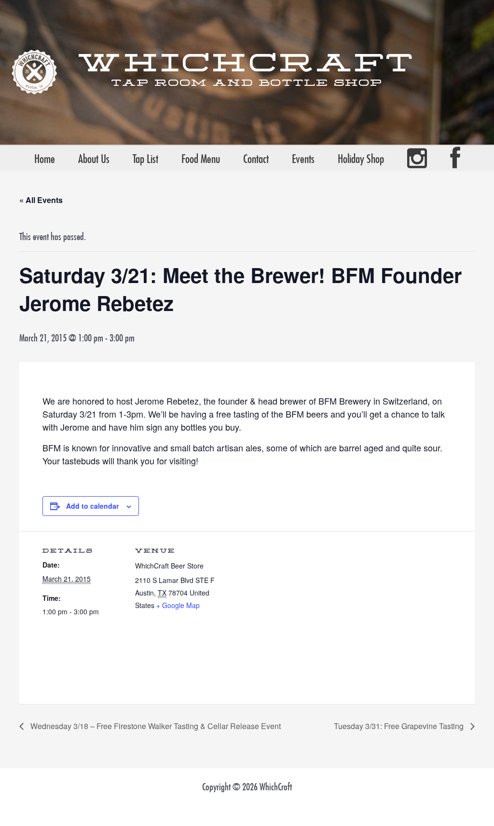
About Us (94, 158)
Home (44, 158)
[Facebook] (455, 158)
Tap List (145, 158)
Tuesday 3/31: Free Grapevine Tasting (400, 725)
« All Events (41, 199)
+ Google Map (178, 605)
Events (303, 158)
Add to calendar (92, 506)
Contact (256, 158)
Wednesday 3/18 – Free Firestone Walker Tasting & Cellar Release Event (154, 725)
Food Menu (200, 158)
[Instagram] (417, 158)
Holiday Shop (361, 158)
